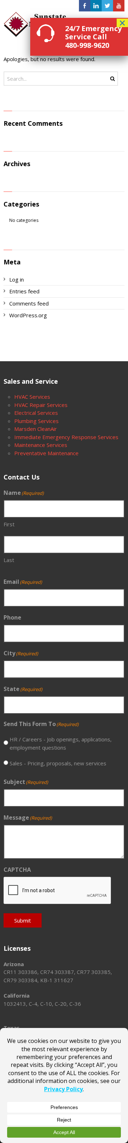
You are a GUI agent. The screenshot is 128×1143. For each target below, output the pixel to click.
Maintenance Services (40, 444)
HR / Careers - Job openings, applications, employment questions (61, 743)
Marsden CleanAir (35, 428)
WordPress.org (28, 315)
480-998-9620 (87, 45)
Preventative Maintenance (46, 453)
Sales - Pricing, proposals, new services (58, 763)
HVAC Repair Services (41, 404)
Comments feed (29, 303)
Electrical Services (36, 412)
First (9, 524)
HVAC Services (32, 396)
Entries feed (24, 291)
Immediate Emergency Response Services (66, 437)
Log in (16, 279)
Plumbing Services (36, 420)
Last (9, 559)
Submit (22, 920)
